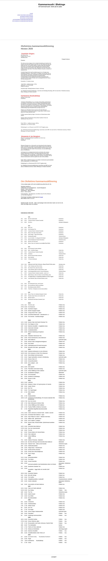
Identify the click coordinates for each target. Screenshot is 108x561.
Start (31, 13)
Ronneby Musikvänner (26, 16)
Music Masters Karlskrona (25, 15)
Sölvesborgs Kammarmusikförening (22, 21)
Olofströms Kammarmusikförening (23, 19)
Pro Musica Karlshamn (26, 18)
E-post (41, 197)
